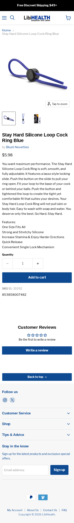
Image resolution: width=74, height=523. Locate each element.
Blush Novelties (17, 147)
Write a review (37, 350)
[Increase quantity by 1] (38, 263)
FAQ (64, 510)
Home (6, 30)
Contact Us (50, 510)
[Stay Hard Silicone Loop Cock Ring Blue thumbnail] (8, 118)
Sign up (59, 470)
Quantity (7, 254)
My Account (14, 510)
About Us (33, 510)
